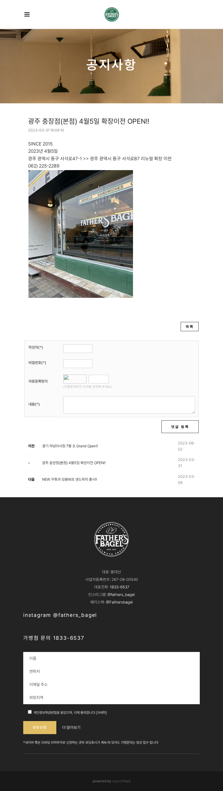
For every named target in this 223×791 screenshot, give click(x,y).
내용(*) (34, 404)
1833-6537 (119, 587)
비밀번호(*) (37, 363)
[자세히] (101, 713)
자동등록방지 (38, 381)
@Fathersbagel (119, 602)
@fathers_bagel (121, 594)
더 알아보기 (71, 727)
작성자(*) (35, 347)
